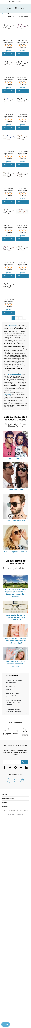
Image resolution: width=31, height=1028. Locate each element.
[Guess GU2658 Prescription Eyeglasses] (8, 283)
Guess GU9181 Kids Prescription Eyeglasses (22, 42)
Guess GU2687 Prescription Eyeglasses (22, 227)
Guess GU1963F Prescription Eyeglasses (8, 42)
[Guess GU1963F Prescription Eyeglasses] (8, 24)
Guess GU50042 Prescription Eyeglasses (8, 79)
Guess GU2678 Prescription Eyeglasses (8, 264)
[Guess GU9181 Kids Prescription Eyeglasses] (22, 24)
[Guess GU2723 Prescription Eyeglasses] (22, 172)
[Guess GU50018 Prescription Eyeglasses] (22, 61)
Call (15, 782)
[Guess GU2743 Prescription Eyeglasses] (8, 172)
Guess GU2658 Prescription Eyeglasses (8, 301)
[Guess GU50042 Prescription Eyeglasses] (8, 61)
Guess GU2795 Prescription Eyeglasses (9, 153)
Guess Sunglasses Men (15, 520)
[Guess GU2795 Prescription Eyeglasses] (8, 135)
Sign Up (24, 762)
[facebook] (4, 767)
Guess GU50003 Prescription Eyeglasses (22, 116)
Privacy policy (19, 814)
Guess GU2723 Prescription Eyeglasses (22, 190)
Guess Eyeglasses (15, 458)
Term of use (11, 814)
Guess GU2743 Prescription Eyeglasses (9, 190)
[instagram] (15, 767)
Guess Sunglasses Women (15, 552)
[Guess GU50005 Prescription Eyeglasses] (8, 98)
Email (22, 782)
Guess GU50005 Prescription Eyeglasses (8, 116)
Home (4, 14)
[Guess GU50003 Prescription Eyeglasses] (22, 98)
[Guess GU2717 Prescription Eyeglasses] (8, 209)
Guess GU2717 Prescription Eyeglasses (8, 227)
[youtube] (21, 767)
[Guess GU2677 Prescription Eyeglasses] (22, 246)
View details (8, 54)
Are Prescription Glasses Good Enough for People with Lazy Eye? (15, 640)
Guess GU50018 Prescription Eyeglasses (22, 79)
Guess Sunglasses (15, 489)
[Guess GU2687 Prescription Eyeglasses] (22, 209)
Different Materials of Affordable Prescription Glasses (15, 664)
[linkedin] (26, 767)
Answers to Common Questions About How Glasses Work (15, 617)
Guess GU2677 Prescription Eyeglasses (22, 264)
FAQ (8, 782)
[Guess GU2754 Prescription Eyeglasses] (22, 135)
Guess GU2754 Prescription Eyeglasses (22, 153)
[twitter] (10, 767)
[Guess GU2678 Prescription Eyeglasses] (8, 246)
